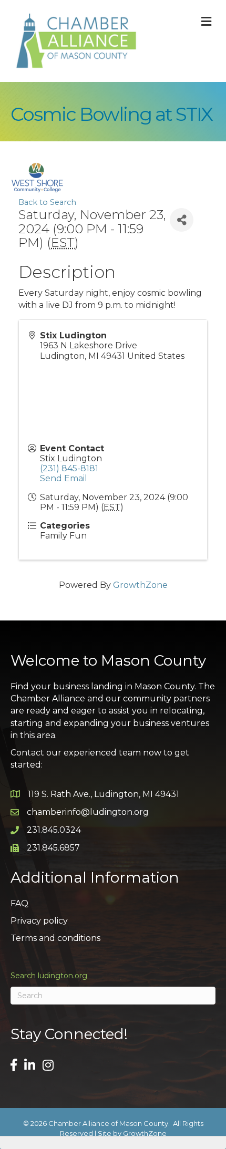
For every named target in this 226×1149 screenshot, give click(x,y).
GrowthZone (140, 585)
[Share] (181, 220)
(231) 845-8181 (69, 468)
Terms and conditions (55, 938)
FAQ (19, 903)
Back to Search (47, 202)
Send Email (63, 478)
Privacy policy (39, 921)
